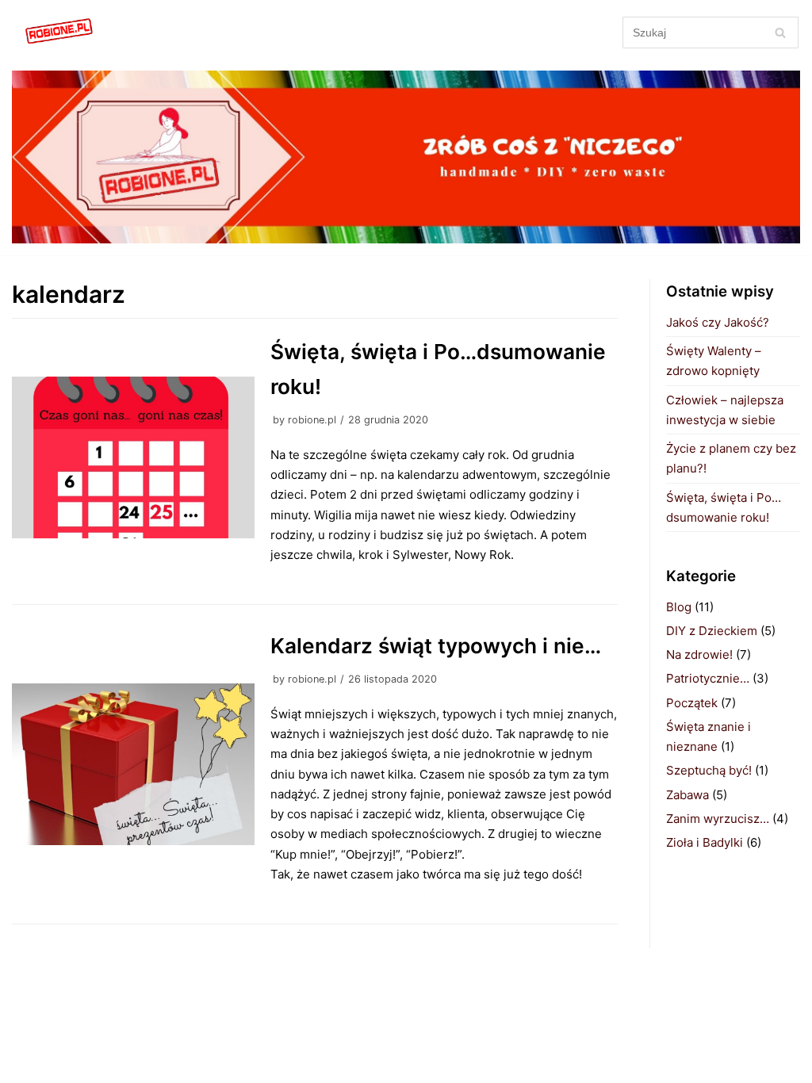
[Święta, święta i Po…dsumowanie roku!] (133, 457)
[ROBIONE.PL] (59, 32)
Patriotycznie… (707, 678)
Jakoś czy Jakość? (717, 322)
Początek (692, 702)
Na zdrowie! (699, 654)
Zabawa (687, 794)
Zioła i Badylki (704, 842)
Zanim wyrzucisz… (717, 818)
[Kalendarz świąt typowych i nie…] (133, 764)
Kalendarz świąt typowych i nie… (435, 645)
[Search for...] (710, 32)
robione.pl (312, 420)
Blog (678, 606)
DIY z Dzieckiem (711, 630)
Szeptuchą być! (709, 770)
